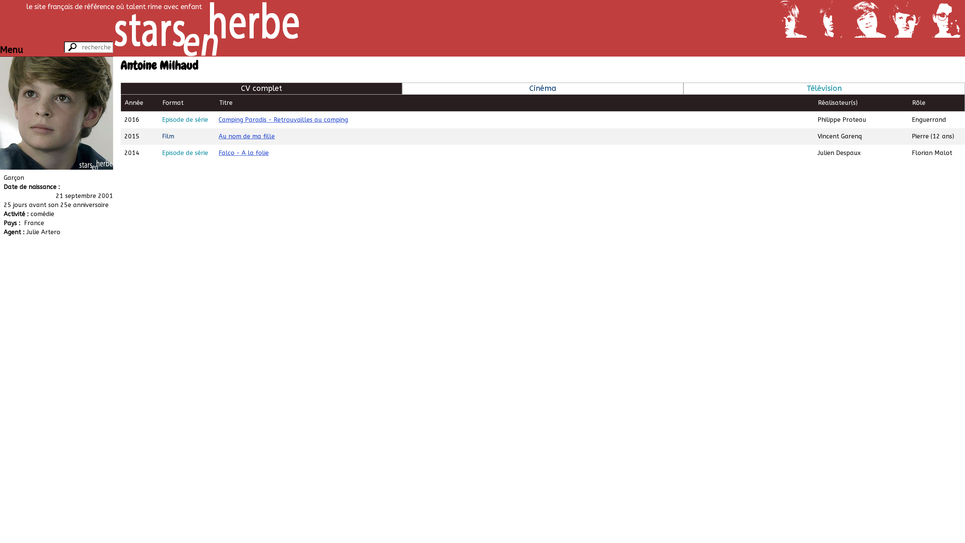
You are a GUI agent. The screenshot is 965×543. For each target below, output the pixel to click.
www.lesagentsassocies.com (66, 277)
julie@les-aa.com (51, 286)
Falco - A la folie (244, 152)
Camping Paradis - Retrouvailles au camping (283, 119)
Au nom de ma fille (247, 136)
